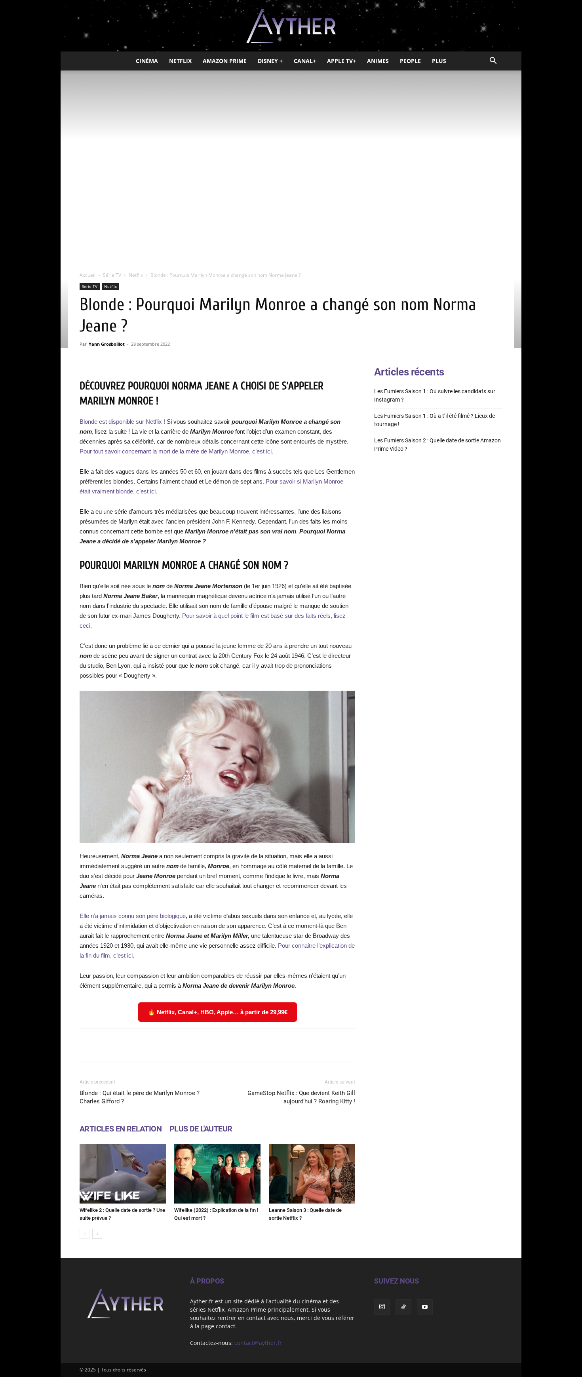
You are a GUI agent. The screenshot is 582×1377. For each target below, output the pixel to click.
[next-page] (97, 1234)
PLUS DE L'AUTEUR (200, 1128)
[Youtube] (425, 1307)
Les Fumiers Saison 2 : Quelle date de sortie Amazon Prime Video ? (437, 444)
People (410, 61)
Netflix (180, 61)
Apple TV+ (341, 61)
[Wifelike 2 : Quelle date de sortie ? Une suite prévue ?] (123, 1174)
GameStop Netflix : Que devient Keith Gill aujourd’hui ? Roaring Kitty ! (301, 1097)
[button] (492, 61)
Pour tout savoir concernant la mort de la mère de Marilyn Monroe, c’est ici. (176, 451)
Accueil (87, 275)
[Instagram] (382, 1307)
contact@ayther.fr (258, 1343)
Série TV (112, 275)
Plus (439, 61)
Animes (378, 61)
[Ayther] (291, 26)
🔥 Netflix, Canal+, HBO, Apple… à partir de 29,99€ (217, 1012)
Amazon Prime (225, 61)
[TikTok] (403, 1307)
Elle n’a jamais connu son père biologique (133, 915)
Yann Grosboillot (107, 344)
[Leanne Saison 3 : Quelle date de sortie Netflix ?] (312, 1174)
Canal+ (305, 61)
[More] (318, 1045)
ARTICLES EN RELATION (121, 1128)
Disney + (270, 61)
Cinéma (147, 61)
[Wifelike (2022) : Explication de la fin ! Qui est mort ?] (217, 1174)
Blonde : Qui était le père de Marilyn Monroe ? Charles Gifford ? (140, 1097)
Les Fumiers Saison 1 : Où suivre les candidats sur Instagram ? (434, 395)
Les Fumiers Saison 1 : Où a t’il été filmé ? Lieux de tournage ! (434, 420)
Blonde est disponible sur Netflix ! (122, 421)
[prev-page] (84, 1234)
